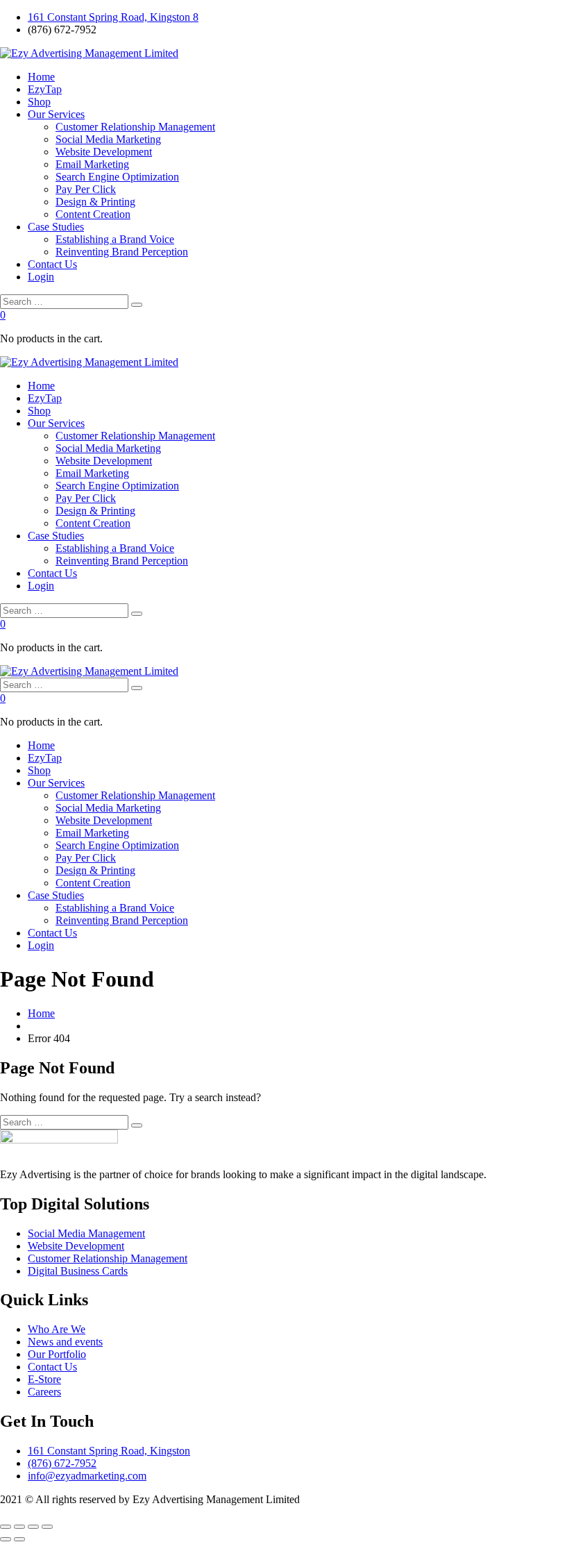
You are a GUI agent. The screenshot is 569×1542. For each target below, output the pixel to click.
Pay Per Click (86, 189)
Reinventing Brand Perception (122, 252)
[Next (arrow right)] (19, 1539)
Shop (39, 102)
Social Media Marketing (108, 139)
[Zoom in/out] (5, 1527)
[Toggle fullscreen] (19, 1527)
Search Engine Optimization (117, 177)
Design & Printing (95, 202)
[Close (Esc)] (47, 1527)
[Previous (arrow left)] (5, 1539)
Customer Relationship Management (135, 127)
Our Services (56, 114)
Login (41, 277)
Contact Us (52, 264)
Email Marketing (92, 164)
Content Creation (93, 214)
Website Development (104, 152)
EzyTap (45, 89)
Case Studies (56, 227)
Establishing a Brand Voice (115, 239)
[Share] (33, 1527)
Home (41, 77)
